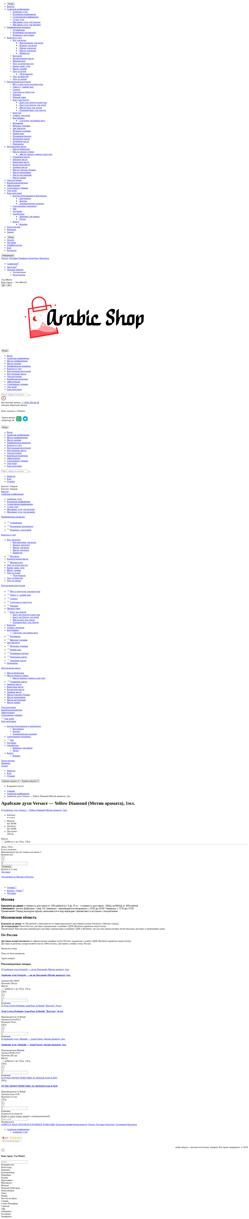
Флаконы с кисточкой (23, 35)
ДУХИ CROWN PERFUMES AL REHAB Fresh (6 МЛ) (29, 1086)
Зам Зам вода (19, 128)
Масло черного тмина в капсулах (29, 678)
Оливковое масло (21, 157)
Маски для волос (21, 547)
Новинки (11, 229)
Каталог (9, 489)
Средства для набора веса (25, 633)
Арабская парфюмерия (18, 9)
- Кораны (22, 224)
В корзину (6, 867)
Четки (16, 750)
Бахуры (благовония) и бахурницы (30, 196)
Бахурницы (18, 729)
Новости (11, 476)
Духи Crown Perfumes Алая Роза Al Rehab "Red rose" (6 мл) (32, 1011)
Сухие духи (18, 19)
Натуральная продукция (19, 81)
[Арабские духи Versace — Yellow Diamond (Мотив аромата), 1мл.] (34, 810)
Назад (10, 4)
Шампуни (17, 552)
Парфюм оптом (14, 245)
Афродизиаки (13, 185)
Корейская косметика (17, 183)
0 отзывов (11, 817)
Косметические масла (23, 58)
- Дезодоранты (25, 74)
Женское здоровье (21, 126)
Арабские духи (20, 12)
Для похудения (14, 180)
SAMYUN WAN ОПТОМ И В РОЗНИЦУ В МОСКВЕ (28, 1124)
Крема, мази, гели (21, 66)
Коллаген (17, 56)
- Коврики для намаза (28, 216)
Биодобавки (18, 118)
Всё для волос (19, 40)
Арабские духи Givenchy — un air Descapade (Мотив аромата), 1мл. (36, 975)
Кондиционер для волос (24, 542)
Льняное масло (20, 167)
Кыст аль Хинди (21, 100)
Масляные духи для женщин (27, 24)
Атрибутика (18, 214)
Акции (10, 232)
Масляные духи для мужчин (26, 22)
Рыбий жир (18, 133)
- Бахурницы (24, 198)
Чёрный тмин (19, 97)
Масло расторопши (22, 175)
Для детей (12, 190)
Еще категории (14, 193)
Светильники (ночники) (25, 206)
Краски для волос (21, 545)
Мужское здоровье (22, 131)
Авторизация (19, 272)
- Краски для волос (27, 45)
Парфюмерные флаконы (19, 27)
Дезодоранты (19, 575)
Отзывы (11, 481)
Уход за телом (19, 71)
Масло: (4, 839)
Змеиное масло (20, 159)
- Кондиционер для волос (30, 43)
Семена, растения (21, 115)
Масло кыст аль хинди (24, 620)
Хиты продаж (13, 227)
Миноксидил (19, 61)
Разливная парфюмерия (24, 14)
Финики (17, 94)
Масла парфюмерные (17, 361)
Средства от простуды (23, 92)
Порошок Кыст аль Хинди (26, 622)
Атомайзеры (19, 30)
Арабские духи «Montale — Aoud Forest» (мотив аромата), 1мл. (33, 1044)
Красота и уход (14, 37)
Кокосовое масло (21, 162)
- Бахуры (22, 201)
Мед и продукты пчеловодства (28, 84)
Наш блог (110, 1124)
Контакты (12, 250)
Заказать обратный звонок (14, 405)
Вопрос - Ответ (15, 890)
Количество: (7, 854)
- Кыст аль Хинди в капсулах (32, 102)
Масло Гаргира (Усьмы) (24, 170)
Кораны (16, 755)
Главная (11, 791)
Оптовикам (121, 1124)
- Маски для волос (27, 48)
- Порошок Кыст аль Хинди (32, 110)
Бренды (10, 6)
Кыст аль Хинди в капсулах (26, 614)
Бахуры (16, 731)
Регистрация (19, 275)
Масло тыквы (19, 177)
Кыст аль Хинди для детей (26, 617)
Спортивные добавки (17, 188)
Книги (16, 221)
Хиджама (17, 211)
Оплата (10, 240)
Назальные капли (21, 139)
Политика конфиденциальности (71, 1124)
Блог (9, 248)
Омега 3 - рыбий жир (23, 87)
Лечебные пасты (21, 141)
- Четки (22, 219)
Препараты (18, 144)
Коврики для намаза (22, 748)
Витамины (18, 123)
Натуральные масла (16, 146)
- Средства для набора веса (31, 120)
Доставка (11, 242)
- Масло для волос (27, 50)
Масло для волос (21, 550)
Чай (14, 208)
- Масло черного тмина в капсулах (35, 154)
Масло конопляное (22, 172)
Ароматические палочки (25, 734)
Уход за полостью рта (23, 63)
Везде (10, 355)
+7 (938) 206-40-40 (30, 402)
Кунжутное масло (21, 164)
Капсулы (17, 113)
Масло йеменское (21, 149)
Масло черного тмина (23, 151)
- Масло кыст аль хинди (30, 107)
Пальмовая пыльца (22, 136)
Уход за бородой (21, 76)
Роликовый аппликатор (24, 32)
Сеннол (16, 89)
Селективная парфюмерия (25, 17)
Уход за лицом (20, 79)
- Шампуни (24, 53)
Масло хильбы (14, 363)
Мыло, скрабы (20, 69)
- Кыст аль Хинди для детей (32, 105)
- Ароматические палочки (31, 203)
